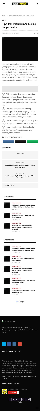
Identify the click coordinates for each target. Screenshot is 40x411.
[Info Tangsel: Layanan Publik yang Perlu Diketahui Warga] (7, 215)
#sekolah (17, 370)
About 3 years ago (8, 374)
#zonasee (5, 370)
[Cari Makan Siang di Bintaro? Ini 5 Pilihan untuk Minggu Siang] (7, 291)
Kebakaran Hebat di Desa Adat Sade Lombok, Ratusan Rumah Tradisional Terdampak (22, 227)
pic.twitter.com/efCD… (28, 370)
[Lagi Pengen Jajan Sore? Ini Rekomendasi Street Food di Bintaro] (7, 281)
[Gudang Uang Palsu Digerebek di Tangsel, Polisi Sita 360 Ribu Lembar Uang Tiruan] (7, 205)
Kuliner (4, 20)
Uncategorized (16, 203)
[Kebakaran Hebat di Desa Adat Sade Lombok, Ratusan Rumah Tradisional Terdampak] (7, 225)
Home (3, 15)
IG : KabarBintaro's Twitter (27, 374)
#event (11, 370)
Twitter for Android (10, 376)
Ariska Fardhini (6, 33)
